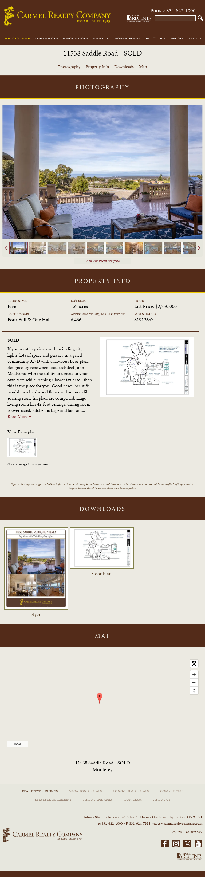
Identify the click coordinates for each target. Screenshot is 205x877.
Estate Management (127, 38)
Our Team (177, 38)
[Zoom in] (194, 674)
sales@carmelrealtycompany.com (177, 823)
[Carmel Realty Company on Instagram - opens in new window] (174, 846)
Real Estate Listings (17, 38)
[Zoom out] (194, 682)
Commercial (101, 38)
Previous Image (6, 181)
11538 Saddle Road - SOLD (102, 53)
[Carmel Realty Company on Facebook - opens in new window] (165, 846)
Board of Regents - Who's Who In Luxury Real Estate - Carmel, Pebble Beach (139, 18)
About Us (195, 38)
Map (143, 67)
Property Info (97, 67)
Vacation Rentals (46, 38)
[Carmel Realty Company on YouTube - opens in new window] (197, 846)
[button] (200, 18)
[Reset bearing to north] (194, 690)
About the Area (155, 38)
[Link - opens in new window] (36, 608)
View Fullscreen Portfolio (102, 261)
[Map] (102, 703)
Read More (18, 416)
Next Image (199, 181)
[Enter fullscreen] (194, 664)
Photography (69, 67)
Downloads (124, 67)
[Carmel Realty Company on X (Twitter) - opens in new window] (186, 846)
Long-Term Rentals (75, 38)
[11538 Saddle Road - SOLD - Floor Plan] (23, 455)
